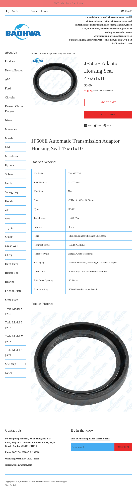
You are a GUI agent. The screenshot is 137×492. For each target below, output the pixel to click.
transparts (24, 481)
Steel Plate (11, 299)
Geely (8, 183)
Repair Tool (12, 272)
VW (7, 219)
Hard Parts (11, 264)
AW (7, 79)
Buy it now (108, 114)
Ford (8, 88)
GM (7, 147)
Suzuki (9, 236)
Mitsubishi (11, 156)
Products (10, 61)
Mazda (9, 138)
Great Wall (11, 246)
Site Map (15, 363)
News (8, 373)
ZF (7, 210)
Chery (8, 255)
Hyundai (10, 165)
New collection (14, 70)
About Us (11, 52)
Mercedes (11, 129)
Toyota (9, 228)
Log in (34, 11)
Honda (9, 201)
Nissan (9, 120)
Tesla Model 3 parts (13, 325)
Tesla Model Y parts (14, 311)
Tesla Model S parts (14, 352)
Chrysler (10, 97)
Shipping (88, 90)
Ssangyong (11, 192)
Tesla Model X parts (14, 339)
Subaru (9, 174)
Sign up (44, 11)
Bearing (10, 281)
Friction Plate (13, 290)
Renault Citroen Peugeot (14, 109)
